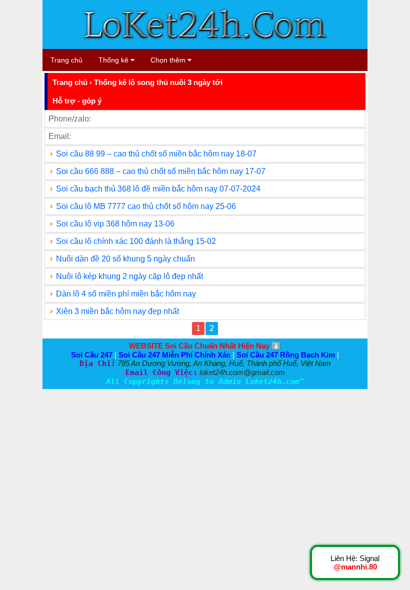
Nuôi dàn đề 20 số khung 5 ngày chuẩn (125, 258)
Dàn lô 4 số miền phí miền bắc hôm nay (126, 294)
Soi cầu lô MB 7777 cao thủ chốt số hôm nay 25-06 (146, 206)
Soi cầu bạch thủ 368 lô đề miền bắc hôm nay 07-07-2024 (158, 188)
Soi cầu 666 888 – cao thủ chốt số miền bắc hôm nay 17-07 (161, 171)
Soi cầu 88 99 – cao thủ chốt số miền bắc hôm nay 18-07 (156, 154)
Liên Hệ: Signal (355, 562)
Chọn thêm (169, 60)
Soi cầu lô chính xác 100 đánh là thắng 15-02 (136, 241)
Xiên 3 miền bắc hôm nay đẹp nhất (117, 311)
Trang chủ (66, 60)
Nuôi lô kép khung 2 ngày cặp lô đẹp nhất (129, 276)
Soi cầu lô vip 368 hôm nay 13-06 (115, 224)
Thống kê (114, 60)
